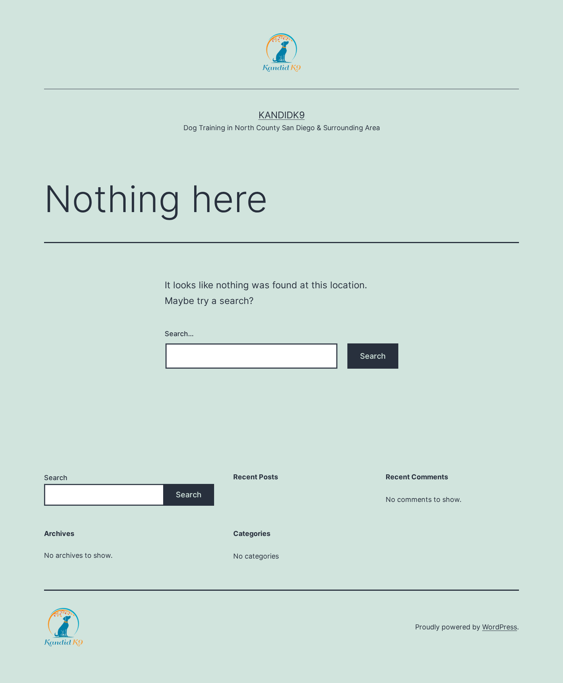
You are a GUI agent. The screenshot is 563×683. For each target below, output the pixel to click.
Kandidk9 (282, 115)
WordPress (499, 627)
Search (55, 478)
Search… (179, 334)
